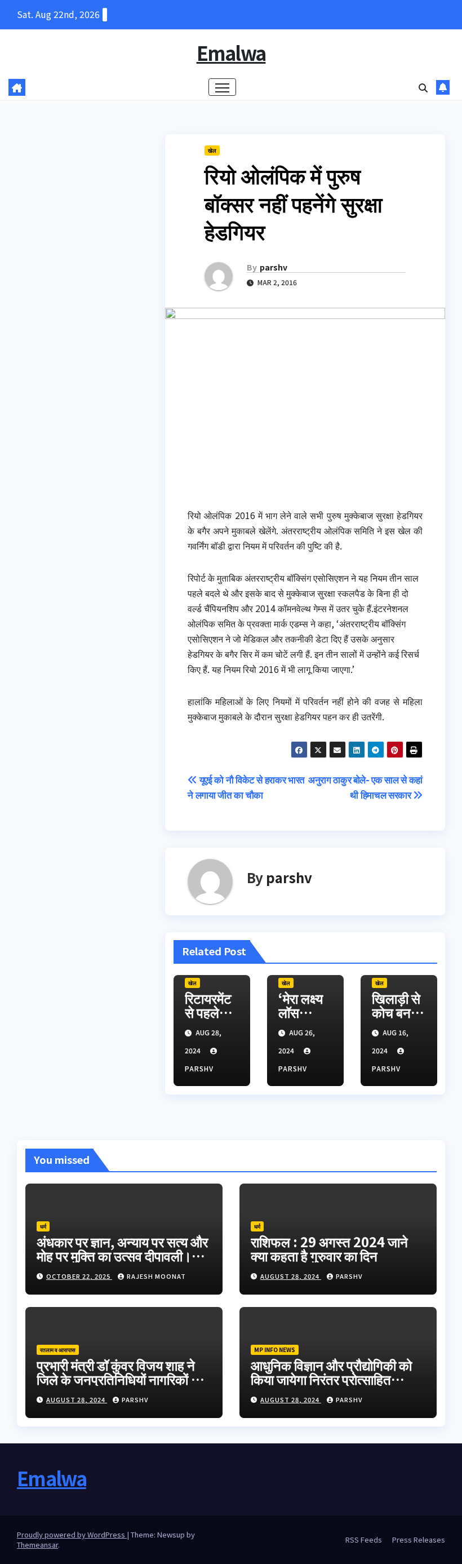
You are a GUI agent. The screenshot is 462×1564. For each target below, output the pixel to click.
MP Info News (274, 1349)
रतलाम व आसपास (57, 1349)
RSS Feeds (363, 1539)
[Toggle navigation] (222, 87)
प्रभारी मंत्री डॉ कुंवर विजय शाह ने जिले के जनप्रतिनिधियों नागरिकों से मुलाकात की (118, 1379)
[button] (423, 87)
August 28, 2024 (290, 1276)
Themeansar (37, 1544)
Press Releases (418, 1539)
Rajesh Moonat (156, 1276)
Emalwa (231, 53)
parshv (273, 267)
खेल (212, 150)
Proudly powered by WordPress (72, 1534)
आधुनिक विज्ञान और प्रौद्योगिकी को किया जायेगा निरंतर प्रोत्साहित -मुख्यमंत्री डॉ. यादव (331, 1379)
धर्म (43, 1226)
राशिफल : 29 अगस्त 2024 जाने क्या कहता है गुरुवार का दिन (329, 1248)
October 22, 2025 (79, 1276)
